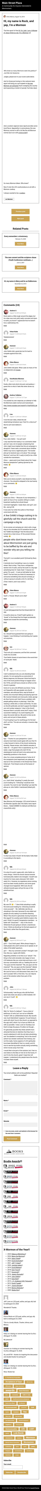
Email (6, 1111)
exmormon (23, 1407)
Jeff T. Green (16, 1263)
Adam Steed (16, 1258)
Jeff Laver (7, 1301)
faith (32, 1407)
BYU (7, 1395)
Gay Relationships (10, 1420)
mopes (18, 370)
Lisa (11, 414)
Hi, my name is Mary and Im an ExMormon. (20, 281)
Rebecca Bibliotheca (18, 1254)
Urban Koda (14, 332)
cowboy (22, 193)
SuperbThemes (34, 1488)
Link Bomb (19, 1433)
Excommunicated (11, 1407)
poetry (25, 1446)
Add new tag (29, 1382)
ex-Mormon (9, 199)
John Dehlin (16, 1277)
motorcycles (22, 133)
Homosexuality (11, 1429)
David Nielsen (16, 1267)
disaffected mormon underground (21, 1399)
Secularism (29, 1450)
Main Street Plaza (12, 3)
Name (6, 1100)
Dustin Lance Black (10, 1403)
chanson (13, 346)
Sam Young (15, 1270)
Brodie (7, 1161)
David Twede (16, 1283)
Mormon (30, 1437)
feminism (16, 1412)
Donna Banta (8, 1316)
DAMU (7, 1399)
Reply (5, 325)
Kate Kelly (15, 1279)
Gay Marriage (18, 1416)
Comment (7, 1079)
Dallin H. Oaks (26, 1395)
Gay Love (8, 1416)
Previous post (20, 211)
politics (33, 1446)
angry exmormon (20, 1386)
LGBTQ (7, 1433)
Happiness (8, 1424)
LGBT (31, 1429)
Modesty (19, 1438)
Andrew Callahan (15, 395)
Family (7, 1412)
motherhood (8, 1446)
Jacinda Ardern (17, 1265)
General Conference (23, 1420)
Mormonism (29, 1442)
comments (15, 1395)
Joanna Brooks (17, 1286)
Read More (20, 244)
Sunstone (8, 1455)
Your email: (7, 1464)
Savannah (15, 1272)
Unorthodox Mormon (17, 379)
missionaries (9, 1438)
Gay (25, 1412)
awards (10, 1390)
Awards (16, 1161)
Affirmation (8, 1386)
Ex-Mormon (22, 1403)
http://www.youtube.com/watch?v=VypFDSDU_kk (20, 405)
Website (6, 1121)
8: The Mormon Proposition (13, 1377)
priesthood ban (18, 1450)
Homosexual (19, 1424)
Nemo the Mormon (18, 1256)
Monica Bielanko (17, 1288)
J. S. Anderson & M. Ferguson (21, 1281)
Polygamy (8, 1450)
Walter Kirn (15, 1290)
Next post (20, 219)
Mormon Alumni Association (12, 1442)
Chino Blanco (14, 362)
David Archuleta (17, 1261)
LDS (23, 1429)
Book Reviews (24, 1391)
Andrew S (13, 311)
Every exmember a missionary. (16, 236)
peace (17, 1446)
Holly (5, 1334)
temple (17, 1455)
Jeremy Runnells (17, 1274)
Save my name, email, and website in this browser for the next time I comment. (21, 1132)
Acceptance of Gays (14, 1382)
